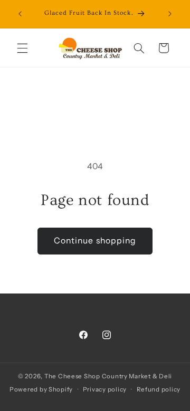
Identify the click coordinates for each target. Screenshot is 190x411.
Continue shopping (95, 241)
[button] (22, 48)
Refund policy (159, 389)
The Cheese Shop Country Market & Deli (108, 376)
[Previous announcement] (20, 14)
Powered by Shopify (41, 389)
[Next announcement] (170, 14)
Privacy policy (105, 389)
